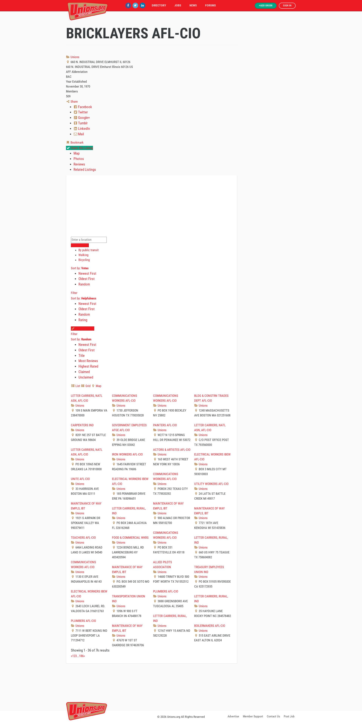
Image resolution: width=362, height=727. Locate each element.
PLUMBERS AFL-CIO (165, 591)
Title (81, 355)
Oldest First (86, 279)
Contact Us (273, 716)
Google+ (83, 117)
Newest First (87, 273)
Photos (79, 159)
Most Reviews (88, 361)
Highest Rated (88, 366)
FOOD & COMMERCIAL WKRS (130, 537)
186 (81, 656)
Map (77, 153)
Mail (80, 134)
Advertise (233, 716)
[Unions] (87, 11)
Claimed (84, 372)
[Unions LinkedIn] (142, 5)
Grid (87, 386)
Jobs (177, 5)
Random (84, 284)
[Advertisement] (181, 686)
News (193, 5)
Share (74, 101)
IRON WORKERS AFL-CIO (127, 454)
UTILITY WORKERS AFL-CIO (211, 484)
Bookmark (77, 142)
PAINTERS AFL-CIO (165, 425)
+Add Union (265, 5)
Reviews (79, 164)
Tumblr (82, 123)
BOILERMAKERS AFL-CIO (209, 626)
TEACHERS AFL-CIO (83, 537)
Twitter (82, 112)
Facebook (84, 107)
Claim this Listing (81, 148)
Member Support (253, 716)
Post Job (289, 716)
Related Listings (85, 169)
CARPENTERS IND (82, 425)
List (77, 386)
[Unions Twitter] (135, 5)
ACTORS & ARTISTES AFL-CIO (171, 450)
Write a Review (84, 328)
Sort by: (80, 268)
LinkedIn (83, 128)
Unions (74, 57)
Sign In (287, 5)
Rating (82, 320)
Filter (74, 293)
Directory (159, 5)
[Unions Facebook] (128, 5)
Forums (210, 5)
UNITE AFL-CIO (80, 479)
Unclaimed (85, 377)
